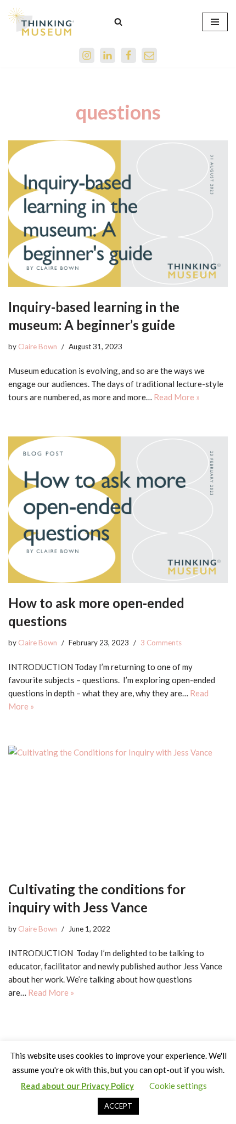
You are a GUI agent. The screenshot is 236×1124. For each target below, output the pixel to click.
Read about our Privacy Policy (77, 1086)
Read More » (177, 397)
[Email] (149, 55)
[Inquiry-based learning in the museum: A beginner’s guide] (118, 213)
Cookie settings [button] (178, 1086)
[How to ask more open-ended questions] (118, 509)
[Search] (118, 22)
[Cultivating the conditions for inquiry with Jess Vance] (118, 807)
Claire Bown (37, 346)
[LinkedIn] (107, 55)
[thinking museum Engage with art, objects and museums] (41, 22)
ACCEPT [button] (118, 1106)
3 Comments (161, 642)
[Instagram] (86, 55)
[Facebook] (128, 55)
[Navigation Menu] (215, 22)
